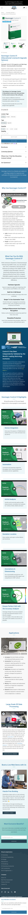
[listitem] (14, 3)
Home (2, 12)
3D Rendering (4, 863)
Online (3, 116)
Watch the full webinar (10, 753)
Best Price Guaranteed (6, 879)
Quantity (3, 131)
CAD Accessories (5, 868)
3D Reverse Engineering (7, 857)
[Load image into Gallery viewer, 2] (14, 46)
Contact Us (4, 884)
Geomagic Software (10, 12)
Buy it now (14, 140)
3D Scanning (4, 855)
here (18, 101)
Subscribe (14, 912)
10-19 (11, 129)
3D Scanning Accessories (7, 866)
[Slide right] (25, 45)
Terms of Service (5, 882)
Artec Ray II (11, 736)
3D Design (3, 859)
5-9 (7, 129)
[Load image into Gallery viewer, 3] (21, 46)
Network (13, 116)
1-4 (3, 129)
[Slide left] (3, 45)
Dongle (8, 116)
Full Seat (4, 123)
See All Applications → (7, 870)
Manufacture (4, 861)
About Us (3, 877)
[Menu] (2, 8)
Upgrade (9, 123)
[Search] (26, 8)
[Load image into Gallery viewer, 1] (7, 46)
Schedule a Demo (8, 812)
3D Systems (4, 52)
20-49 (15, 129)
